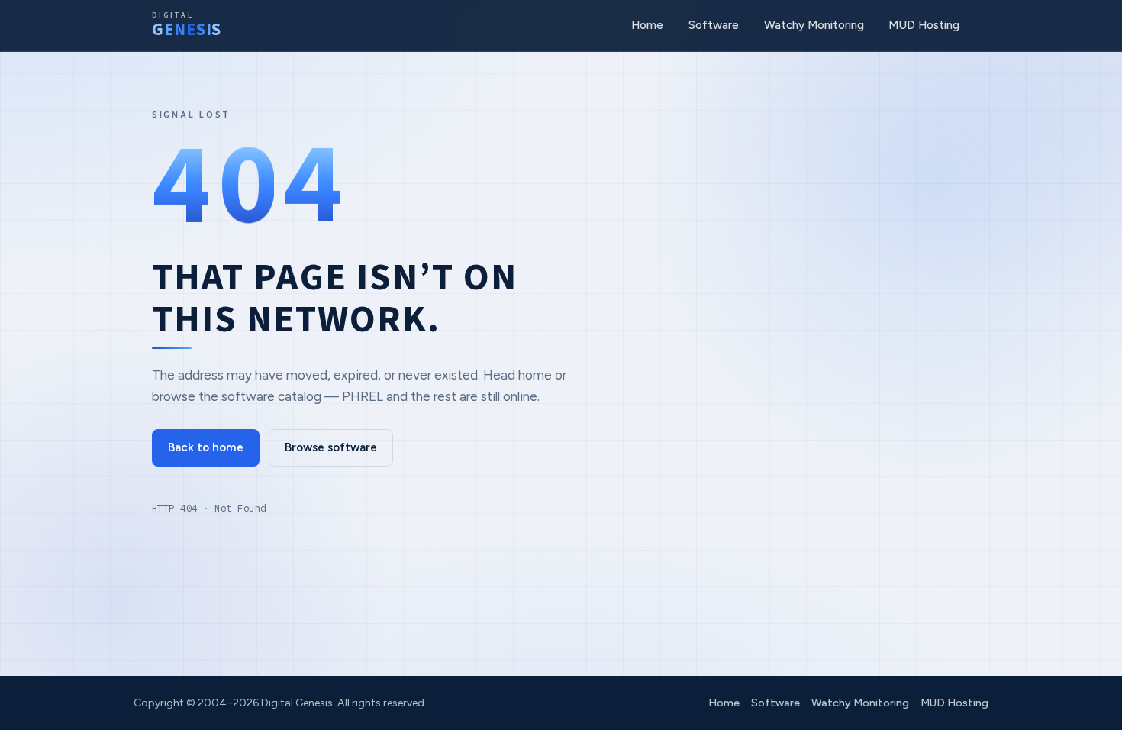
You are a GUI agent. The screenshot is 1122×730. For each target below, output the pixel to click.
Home (647, 25)
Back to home (205, 447)
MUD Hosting (923, 25)
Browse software (331, 447)
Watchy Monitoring (814, 25)
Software (713, 25)
